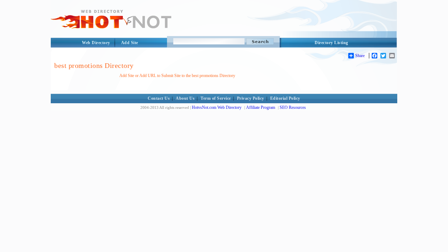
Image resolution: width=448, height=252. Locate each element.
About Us (185, 98)
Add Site (129, 42)
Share (360, 55)
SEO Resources (293, 107)
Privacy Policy (250, 98)
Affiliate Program (260, 107)
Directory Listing (331, 42)
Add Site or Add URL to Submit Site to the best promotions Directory (177, 75)
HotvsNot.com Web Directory (216, 107)
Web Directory (96, 42)
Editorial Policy (285, 98)
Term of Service (216, 98)
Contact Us (159, 98)
